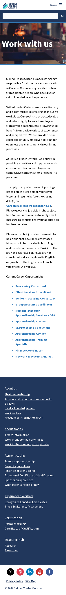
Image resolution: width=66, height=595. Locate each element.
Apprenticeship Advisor (30, 321)
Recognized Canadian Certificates (26, 502)
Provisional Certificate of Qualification (29, 475)
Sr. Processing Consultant (32, 327)
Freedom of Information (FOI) (24, 417)
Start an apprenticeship (20, 461)
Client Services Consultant (33, 292)
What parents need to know (22, 484)
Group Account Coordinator (33, 304)
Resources (11, 550)
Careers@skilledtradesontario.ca (28, 205)
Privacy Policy (14, 581)
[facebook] (48, 571)
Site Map (30, 581)
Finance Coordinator (29, 350)
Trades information (17, 435)
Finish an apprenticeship (20, 470)
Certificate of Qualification (22, 528)
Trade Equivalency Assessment (24, 506)
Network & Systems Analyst (34, 356)
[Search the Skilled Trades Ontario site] (62, 15)
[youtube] (38, 571)
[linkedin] (29, 571)
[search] (30, 16)
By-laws (10, 403)
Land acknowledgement (20, 408)
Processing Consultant (30, 286)
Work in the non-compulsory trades (27, 444)
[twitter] (9, 571)
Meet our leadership (17, 394)
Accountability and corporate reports (28, 399)
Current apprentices (17, 466)
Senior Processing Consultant (35, 298)
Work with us (13, 413)
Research (10, 545)
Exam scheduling (15, 524)
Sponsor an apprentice (19, 480)
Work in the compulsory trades (24, 439)
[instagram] (19, 571)
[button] (60, 4)
